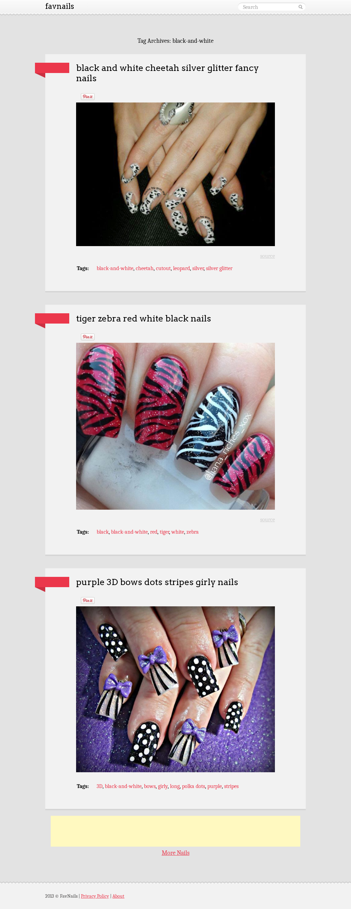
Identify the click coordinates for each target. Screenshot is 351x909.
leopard (181, 268)
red (153, 532)
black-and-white (115, 268)
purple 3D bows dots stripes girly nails (157, 582)
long (175, 786)
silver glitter (219, 268)
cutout (163, 268)
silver (198, 268)
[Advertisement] (175, 831)
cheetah (145, 268)
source (267, 256)
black (103, 532)
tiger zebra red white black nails (143, 318)
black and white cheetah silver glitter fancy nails (167, 73)
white (177, 532)
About (118, 896)
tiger (164, 532)
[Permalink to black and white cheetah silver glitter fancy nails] (52, 68)
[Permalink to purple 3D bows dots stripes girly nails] (52, 582)
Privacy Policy (95, 896)
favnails (59, 6)
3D (99, 786)
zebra (192, 532)
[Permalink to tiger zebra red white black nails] (52, 318)
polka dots (193, 786)
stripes (231, 786)
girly (163, 786)
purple (214, 786)
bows (150, 786)
